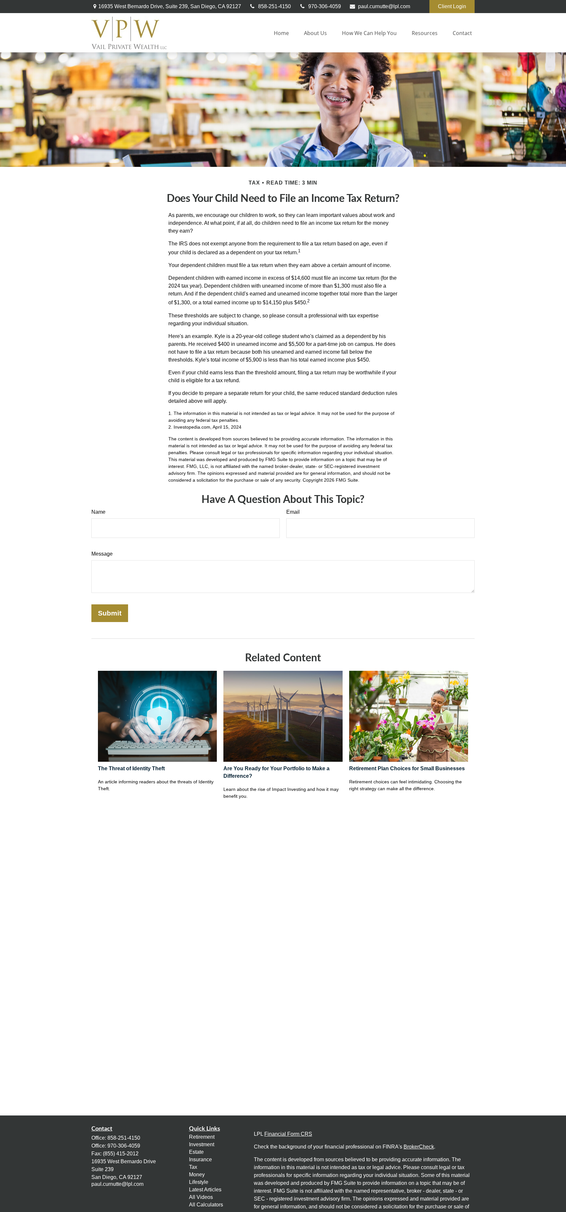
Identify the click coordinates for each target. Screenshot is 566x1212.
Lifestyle (198, 1182)
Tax (193, 1167)
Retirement (202, 1137)
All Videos (201, 1197)
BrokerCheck (419, 1147)
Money (197, 1174)
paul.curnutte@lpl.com (384, 6)
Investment (201, 1144)
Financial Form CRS (288, 1134)
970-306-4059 (324, 6)
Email (293, 512)
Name (98, 512)
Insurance (200, 1159)
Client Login (452, 6)
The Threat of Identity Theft (131, 768)
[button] (281, 32)
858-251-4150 (274, 6)
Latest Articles (205, 1189)
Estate (196, 1152)
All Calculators (206, 1204)
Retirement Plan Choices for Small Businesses (407, 768)
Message (102, 554)
